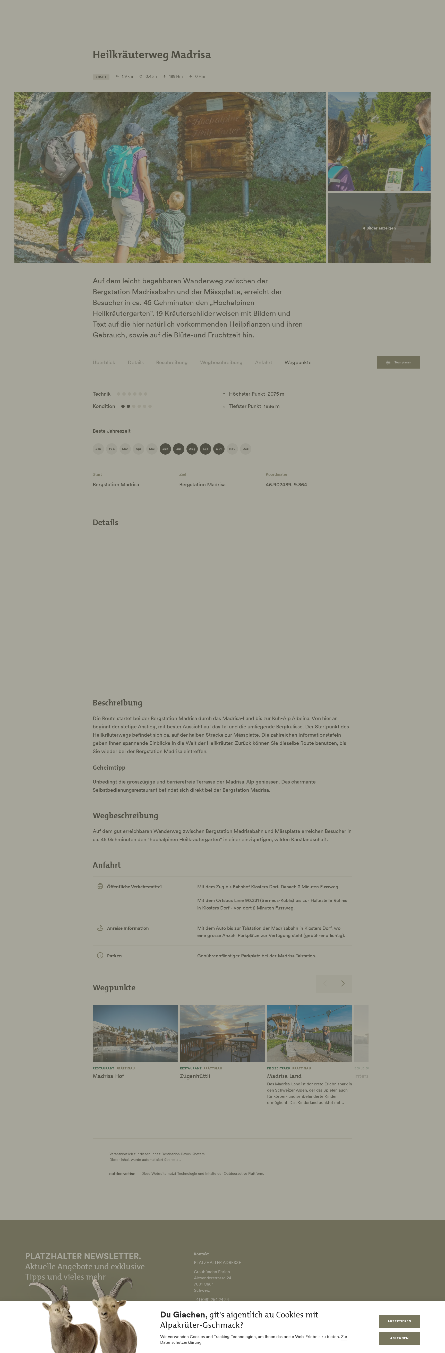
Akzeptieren (399, 1321)
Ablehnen (399, 1338)
